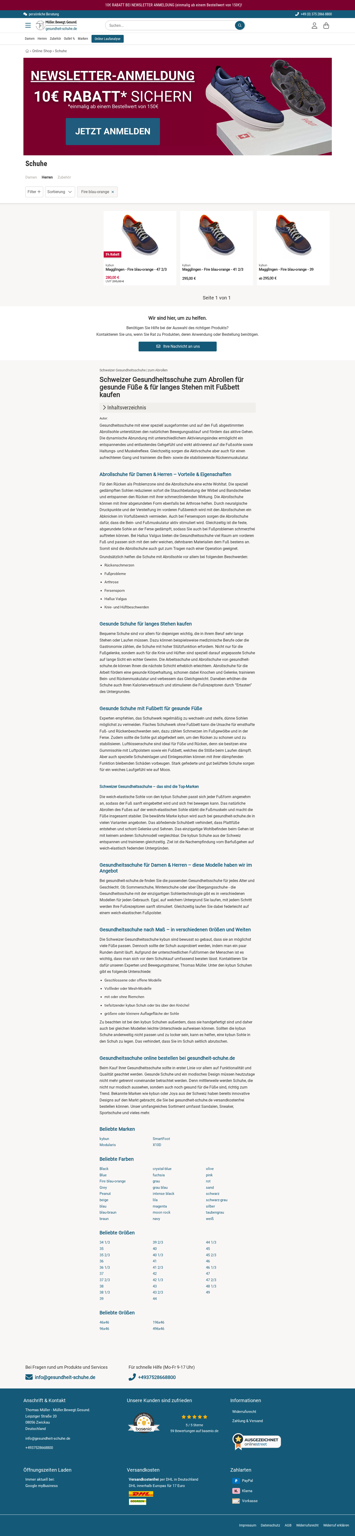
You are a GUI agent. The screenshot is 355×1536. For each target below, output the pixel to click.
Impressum (247, 1525)
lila (155, 1200)
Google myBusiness (41, 1486)
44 (155, 1299)
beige (104, 1200)
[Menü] (28, 25)
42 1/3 (158, 1280)
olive (210, 1169)
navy (156, 1219)
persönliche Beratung (43, 14)
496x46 (158, 1329)
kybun (104, 1139)
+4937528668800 (39, 1448)
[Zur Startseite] (56, 25)
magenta (160, 1206)
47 (208, 1273)
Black (104, 1169)
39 (101, 1299)
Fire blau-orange (113, 1181)
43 (155, 1286)
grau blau (160, 1187)
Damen (30, 38)
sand (210, 1187)
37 (101, 1273)
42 (155, 1273)
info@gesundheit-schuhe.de (47, 1438)
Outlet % (69, 38)
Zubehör (55, 38)
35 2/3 (105, 1255)
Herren (42, 38)
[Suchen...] (240, 25)
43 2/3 (158, 1292)
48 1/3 (211, 1286)
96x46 (104, 1329)
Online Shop (42, 51)
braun (104, 1219)
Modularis (108, 1145)
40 (155, 1249)
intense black (163, 1193)
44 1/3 (211, 1242)
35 (101, 1249)
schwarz (212, 1193)
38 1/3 (105, 1292)
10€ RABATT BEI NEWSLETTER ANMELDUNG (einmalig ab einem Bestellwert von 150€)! (173, 5)
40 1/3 (158, 1255)
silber (210, 1206)
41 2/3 (158, 1267)
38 (101, 1286)
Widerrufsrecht (244, 1411)
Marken (83, 38)
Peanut (105, 1193)
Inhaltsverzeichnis (126, 408)
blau (103, 1206)
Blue (103, 1175)
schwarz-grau (216, 1200)
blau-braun (108, 1212)
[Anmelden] (314, 25)
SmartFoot (161, 1139)
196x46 (158, 1322)
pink (209, 1175)
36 (101, 1261)
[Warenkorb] (326, 25)
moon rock (162, 1212)
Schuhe (61, 51)
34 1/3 (105, 1242)
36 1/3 (105, 1267)
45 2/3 (211, 1255)
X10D (157, 1145)
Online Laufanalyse (108, 39)
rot (208, 1181)
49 (208, 1292)
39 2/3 (158, 1242)
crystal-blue (162, 1169)
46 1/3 (211, 1267)
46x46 (104, 1322)
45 (208, 1249)
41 (155, 1261)
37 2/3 (105, 1280)
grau (156, 1181)
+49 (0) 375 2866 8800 (316, 14)
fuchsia (159, 1175)
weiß (210, 1219)
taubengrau (215, 1212)
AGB (288, 1525)
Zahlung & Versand (247, 1421)
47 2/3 (211, 1280)
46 (208, 1261)
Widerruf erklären (336, 1525)
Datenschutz (270, 1525)
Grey (103, 1187)
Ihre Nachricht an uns (181, 346)
